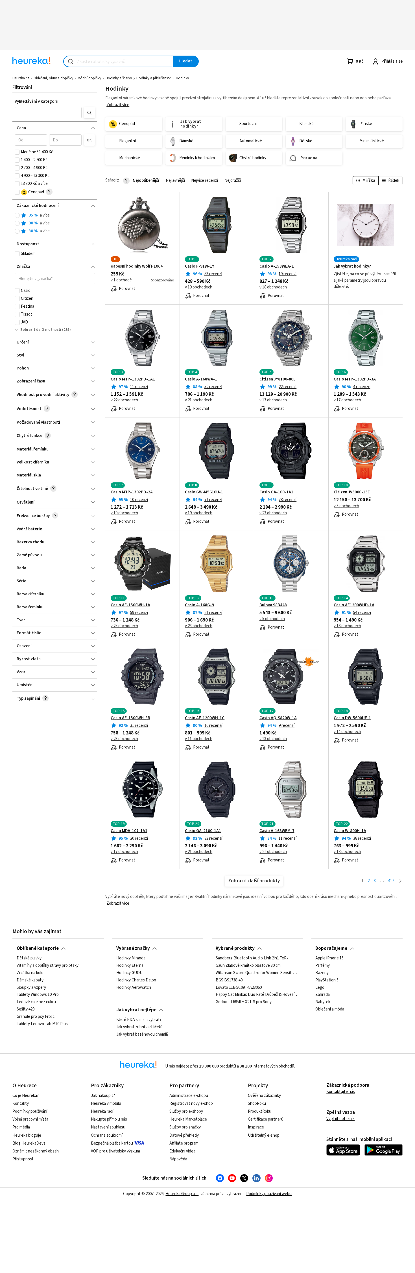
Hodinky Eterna (129, 965)
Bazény (322, 973)
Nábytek (322, 1002)
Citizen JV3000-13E (352, 492)
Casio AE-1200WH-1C (204, 718)
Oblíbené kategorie (38, 948)
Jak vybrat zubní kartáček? (139, 1027)
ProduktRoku (259, 1111)
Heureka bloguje (26, 1135)
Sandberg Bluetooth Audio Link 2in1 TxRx (252, 958)
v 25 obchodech (124, 626)
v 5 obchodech (346, 506)
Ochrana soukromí (107, 1135)
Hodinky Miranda (130, 958)
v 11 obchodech (198, 739)
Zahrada (322, 995)
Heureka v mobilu (106, 1103)
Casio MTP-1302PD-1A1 (133, 379)
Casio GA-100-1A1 (276, 492)
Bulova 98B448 (273, 605)
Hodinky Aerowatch (133, 987)
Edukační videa (182, 1151)
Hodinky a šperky (119, 78)
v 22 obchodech (124, 400)
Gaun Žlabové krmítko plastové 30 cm (248, 965)
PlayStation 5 (326, 980)
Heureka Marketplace (188, 1119)
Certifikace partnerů (265, 1119)
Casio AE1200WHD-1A (354, 605)
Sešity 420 (25, 1009)
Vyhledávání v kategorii (36, 101)
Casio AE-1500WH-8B (130, 718)
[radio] (17, 215)
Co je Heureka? (25, 1096)
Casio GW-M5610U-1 (204, 492)
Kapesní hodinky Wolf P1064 (137, 266)
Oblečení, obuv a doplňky (53, 78)
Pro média (21, 1127)
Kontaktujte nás (340, 1092)
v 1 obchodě (121, 280)
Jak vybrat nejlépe (136, 1010)
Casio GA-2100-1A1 (203, 831)
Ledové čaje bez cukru (36, 1002)
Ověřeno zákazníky (264, 1096)
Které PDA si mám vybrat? (138, 1020)
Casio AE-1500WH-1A (130, 605)
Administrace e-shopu (188, 1096)
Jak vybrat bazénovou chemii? (142, 1034)
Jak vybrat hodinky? (352, 266)
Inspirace (256, 1127)
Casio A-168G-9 (199, 605)
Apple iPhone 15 (329, 958)
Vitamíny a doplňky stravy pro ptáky (47, 965)
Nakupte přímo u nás (109, 1119)
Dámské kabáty (30, 980)
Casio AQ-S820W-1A (278, 718)
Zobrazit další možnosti (40, 329)
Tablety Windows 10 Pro (38, 995)
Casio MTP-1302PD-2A (132, 492)
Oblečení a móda (329, 1009)
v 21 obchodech (198, 400)
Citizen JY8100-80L (277, 379)
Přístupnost (23, 1159)
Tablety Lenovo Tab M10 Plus (42, 1024)
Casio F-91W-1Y (199, 266)
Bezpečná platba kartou (112, 1143)
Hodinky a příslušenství (153, 78)
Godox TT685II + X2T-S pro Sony (244, 1002)
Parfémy (322, 965)
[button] (48, 112)
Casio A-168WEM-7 (276, 831)
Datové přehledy (184, 1135)
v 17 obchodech (273, 400)
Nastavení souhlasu (108, 1127)
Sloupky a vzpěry (31, 987)
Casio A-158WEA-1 (276, 266)
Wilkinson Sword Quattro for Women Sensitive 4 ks (257, 973)
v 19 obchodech (198, 287)
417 (391, 881)
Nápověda (178, 1159)
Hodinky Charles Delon (136, 980)
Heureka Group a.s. (181, 1194)
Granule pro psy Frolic (35, 1017)
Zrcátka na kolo (30, 973)
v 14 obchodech (347, 732)
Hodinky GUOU (129, 973)
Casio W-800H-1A (350, 831)
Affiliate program (183, 1143)
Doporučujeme (331, 948)
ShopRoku (257, 1103)
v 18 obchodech (273, 287)
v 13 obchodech (273, 739)
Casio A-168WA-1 (201, 379)
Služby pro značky (185, 1127)
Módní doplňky (89, 78)
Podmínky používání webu (269, 1194)
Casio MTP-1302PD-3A (355, 379)
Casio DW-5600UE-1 (352, 718)
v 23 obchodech (273, 513)
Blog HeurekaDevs (28, 1143)
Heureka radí (102, 1111)
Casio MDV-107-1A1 (129, 831)
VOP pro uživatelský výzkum (115, 1151)
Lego (319, 987)
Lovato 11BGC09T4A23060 (239, 987)
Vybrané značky (133, 948)
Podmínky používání (29, 1111)
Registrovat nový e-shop (191, 1103)
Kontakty (20, 1103)
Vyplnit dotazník (340, 1119)
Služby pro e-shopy (186, 1111)
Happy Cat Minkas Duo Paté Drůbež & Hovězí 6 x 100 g (257, 995)
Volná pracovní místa (30, 1119)
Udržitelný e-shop (263, 1135)
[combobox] (118, 61)
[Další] (400, 881)
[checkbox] (17, 152)
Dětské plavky (29, 958)
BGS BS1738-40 (229, 980)
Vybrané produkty (235, 948)
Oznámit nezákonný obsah (35, 1151)
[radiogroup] (55, 223)
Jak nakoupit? (103, 1096)
